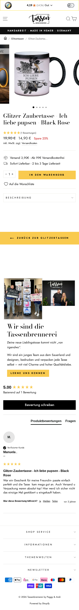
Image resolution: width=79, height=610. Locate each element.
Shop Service (38, 532)
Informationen (38, 544)
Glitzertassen (17, 38)
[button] (39, 133)
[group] (39, 387)
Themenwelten (38, 557)
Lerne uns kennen (28, 373)
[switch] (70, 5)
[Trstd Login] (73, 4)
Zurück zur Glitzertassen (42, 238)
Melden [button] (46, 501)
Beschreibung (19, 197)
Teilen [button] (55, 501)
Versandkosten (29, 143)
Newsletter (38, 570)
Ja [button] (40, 501)
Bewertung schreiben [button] (39, 405)
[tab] (46, 422)
